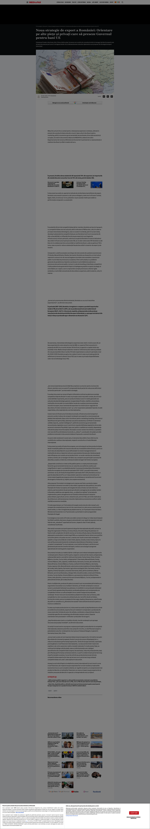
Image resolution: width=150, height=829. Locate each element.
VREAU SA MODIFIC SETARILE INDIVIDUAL (133, 817)
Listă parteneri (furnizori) (72, 815)
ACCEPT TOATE (134, 813)
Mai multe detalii (20, 812)
